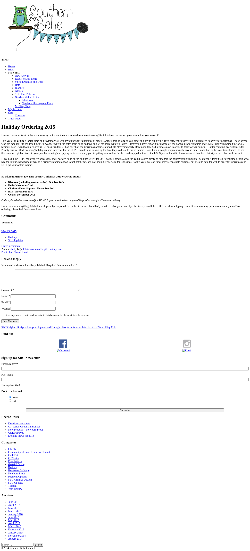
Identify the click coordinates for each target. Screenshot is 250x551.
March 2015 (14, 526)
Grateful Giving (16, 464)
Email (25, 252)
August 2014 (15, 538)
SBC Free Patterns (25, 94)
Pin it (4, 252)
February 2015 (16, 529)
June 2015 (13, 517)
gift (45, 249)
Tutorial (12, 485)
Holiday (12, 237)
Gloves (19, 91)
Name (5, 296)
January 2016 (15, 514)
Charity (12, 449)
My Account (15, 109)
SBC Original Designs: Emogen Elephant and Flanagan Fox (33, 327)
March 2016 (14, 511)
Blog (10, 69)
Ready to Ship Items (26, 78)
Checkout (20, 115)
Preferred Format (11, 391)
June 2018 (13, 501)
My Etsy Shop (22, 106)
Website (5, 308)
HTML (15, 397)
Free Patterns (15, 461)
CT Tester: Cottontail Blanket (24, 426)
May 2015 (13, 520)
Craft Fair (13, 455)
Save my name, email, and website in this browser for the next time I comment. (47, 315)
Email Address (9, 363)
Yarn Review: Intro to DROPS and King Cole (91, 327)
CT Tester (13, 458)
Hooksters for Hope (18, 470)
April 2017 (14, 505)
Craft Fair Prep (16, 432)
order (61, 249)
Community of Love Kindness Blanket (29, 452)
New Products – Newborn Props (25, 429)
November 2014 (17, 535)
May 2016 (13, 508)
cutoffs (39, 249)
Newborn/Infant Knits (27, 97)
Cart (10, 112)
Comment (7, 290)
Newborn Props (16, 473)
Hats (17, 84)
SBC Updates (15, 240)
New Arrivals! (22, 75)
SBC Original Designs (20, 479)
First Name (7, 374)
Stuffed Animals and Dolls (29, 81)
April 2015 (14, 523)
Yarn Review (15, 488)
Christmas (28, 249)
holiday (53, 249)
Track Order (14, 118)
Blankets (19, 87)
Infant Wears (28, 100)
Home (11, 66)
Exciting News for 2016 (21, 435)
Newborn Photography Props (37, 103)
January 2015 (15, 532)
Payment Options (17, 476)
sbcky (13, 249)
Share (11, 252)
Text (14, 401)
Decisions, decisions (19, 423)
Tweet (17, 252)
